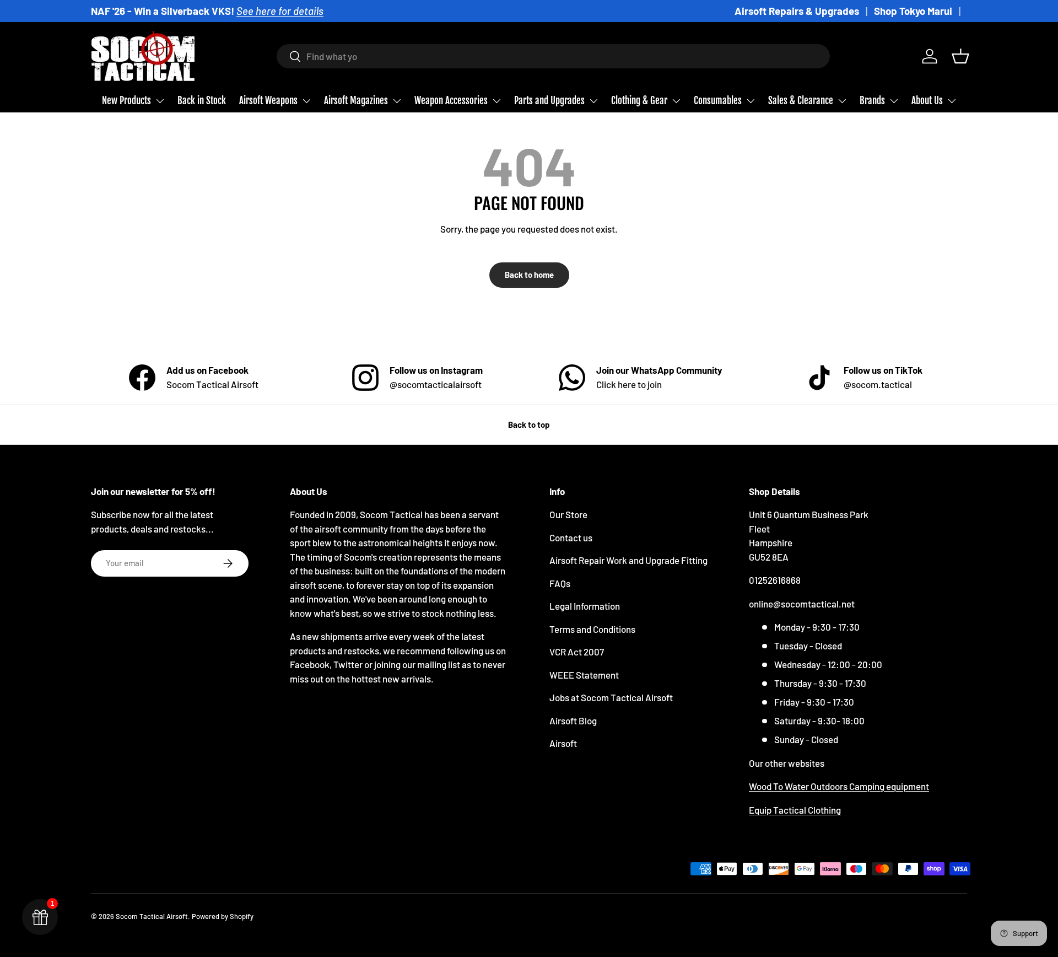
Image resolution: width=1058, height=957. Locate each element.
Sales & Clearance (800, 100)
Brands (872, 100)
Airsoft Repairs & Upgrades (797, 10)
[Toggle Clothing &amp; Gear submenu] (676, 100)
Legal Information (584, 605)
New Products (126, 100)
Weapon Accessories (451, 100)
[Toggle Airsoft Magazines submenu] (396, 100)
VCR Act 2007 (576, 651)
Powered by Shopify (222, 916)
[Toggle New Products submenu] (159, 100)
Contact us (570, 537)
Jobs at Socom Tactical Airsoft (611, 697)
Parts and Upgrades (549, 100)
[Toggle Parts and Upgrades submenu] (593, 100)
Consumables (718, 100)
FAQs (559, 583)
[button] (960, 56)
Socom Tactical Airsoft (152, 916)
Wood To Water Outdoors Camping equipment (839, 786)
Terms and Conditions (592, 629)
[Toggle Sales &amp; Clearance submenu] (842, 100)
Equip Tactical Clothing (795, 809)
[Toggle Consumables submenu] (750, 100)
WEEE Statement (584, 674)
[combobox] (553, 56)
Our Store (568, 514)
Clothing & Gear (639, 100)
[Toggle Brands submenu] (893, 100)
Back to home (529, 274)
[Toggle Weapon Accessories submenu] (496, 100)
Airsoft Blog (573, 720)
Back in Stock (201, 100)
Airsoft (563, 743)
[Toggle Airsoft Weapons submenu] (306, 100)
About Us (927, 100)
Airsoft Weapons (268, 100)
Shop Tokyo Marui (913, 10)
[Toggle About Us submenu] (951, 100)
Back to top (529, 424)
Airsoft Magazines (356, 100)
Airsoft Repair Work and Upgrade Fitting (628, 560)
